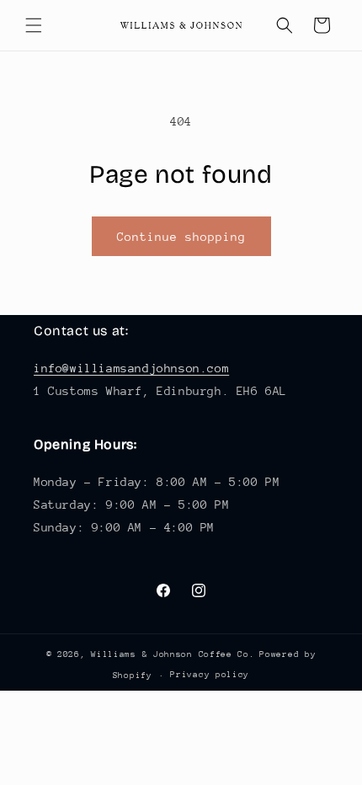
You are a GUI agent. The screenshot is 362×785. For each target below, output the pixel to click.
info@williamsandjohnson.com (131, 368)
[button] (33, 25)
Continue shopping (181, 236)
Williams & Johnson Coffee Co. (172, 654)
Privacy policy (209, 675)
